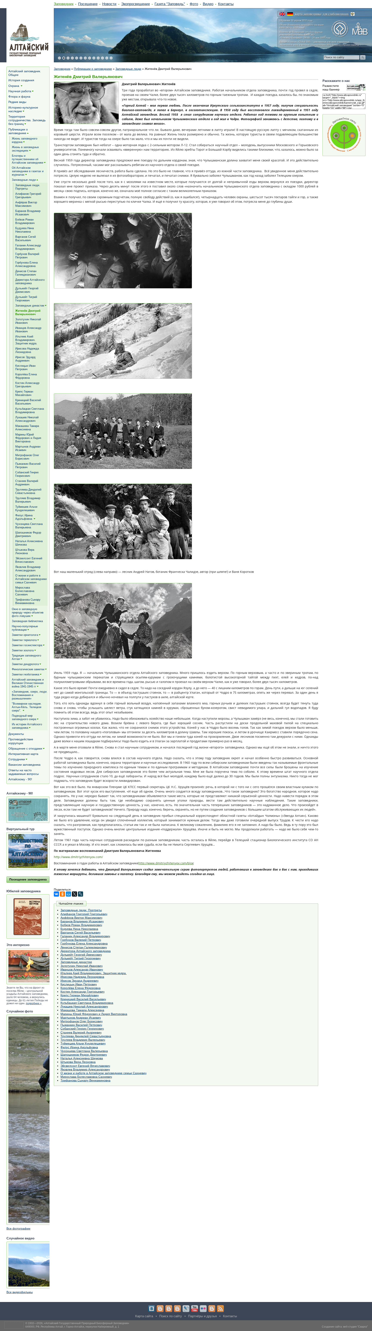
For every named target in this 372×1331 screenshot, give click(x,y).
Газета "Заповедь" (170, 4)
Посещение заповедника (28, 879)
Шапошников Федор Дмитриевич (83, 1054)
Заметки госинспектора (27, 645)
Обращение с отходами (25, 748)
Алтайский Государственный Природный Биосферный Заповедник (86, 1323)
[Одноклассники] (62, 894)
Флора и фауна (19, 96)
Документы (16, 734)
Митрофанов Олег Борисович (81, 1021)
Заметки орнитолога (25, 634)
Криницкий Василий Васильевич (83, 999)
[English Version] (282, 14)
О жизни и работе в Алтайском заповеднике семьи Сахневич (103, 1073)
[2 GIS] (211, 1308)
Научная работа (19, 91)
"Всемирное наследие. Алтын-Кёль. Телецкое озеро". (27, 707)
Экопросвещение (135, 4)
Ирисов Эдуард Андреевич (79, 980)
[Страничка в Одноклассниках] (168, 1308)
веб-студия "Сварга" (355, 1326)
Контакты (226, 4)
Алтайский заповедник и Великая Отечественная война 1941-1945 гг (28, 683)
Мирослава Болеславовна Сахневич (86, 1076)
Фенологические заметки (28, 669)
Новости (109, 4)
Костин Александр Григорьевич (82, 991)
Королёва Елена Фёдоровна (80, 988)
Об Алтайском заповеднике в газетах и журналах (27, 171)
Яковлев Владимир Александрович (85, 1069)
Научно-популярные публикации (25, 628)
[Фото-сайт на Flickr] (203, 1308)
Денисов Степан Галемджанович (83, 947)
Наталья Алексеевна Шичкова (81, 1058)
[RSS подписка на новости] (220, 1308)
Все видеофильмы (19, 1292)
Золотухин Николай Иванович (81, 966)
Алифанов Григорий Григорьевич (83, 914)
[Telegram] (160, 1308)
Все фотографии (18, 1228)
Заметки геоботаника (25, 674)
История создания (21, 80)
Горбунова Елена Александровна (84, 943)
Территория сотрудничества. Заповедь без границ (27, 120)
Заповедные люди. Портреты (81, 910)
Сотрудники (16, 759)
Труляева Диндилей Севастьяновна (85, 1036)
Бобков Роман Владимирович (81, 925)
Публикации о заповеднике (93, 69)
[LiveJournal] (80, 894)
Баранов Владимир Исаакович (82, 921)
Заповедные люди (128, 69)
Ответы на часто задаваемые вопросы (23, 772)
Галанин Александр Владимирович (85, 936)
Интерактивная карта (23, 754)
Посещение (88, 4)
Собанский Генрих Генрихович (82, 1028)
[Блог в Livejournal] (186, 1308)
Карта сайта (144, 1316)
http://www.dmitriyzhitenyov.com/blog (166, 863)
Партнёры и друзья (202, 1316)
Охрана (14, 85)
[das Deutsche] (290, 14)
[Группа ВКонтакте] (151, 1308)
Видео (208, 4)
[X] (74, 894)
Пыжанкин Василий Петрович (81, 1025)
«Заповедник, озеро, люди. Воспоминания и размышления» (29, 695)
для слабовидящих (336, 14)
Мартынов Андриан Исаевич (80, 1017)
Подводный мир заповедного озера (24, 717)
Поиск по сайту (170, 1316)
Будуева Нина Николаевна (79, 929)
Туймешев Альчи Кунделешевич (82, 1043)
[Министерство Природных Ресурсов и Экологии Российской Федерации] (353, 14)
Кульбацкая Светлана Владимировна (86, 1002)
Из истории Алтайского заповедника (27, 726)
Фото (194, 4)
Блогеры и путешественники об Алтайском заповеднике (27, 159)
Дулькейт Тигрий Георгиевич (80, 958)
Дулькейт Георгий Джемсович (81, 954)
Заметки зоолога (23, 650)
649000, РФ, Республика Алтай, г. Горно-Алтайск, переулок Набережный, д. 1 (72, 1326)
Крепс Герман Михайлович (79, 995)
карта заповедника (308, 14)
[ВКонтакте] (56, 894)
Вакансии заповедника (24, 764)
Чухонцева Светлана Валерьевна (84, 1051)
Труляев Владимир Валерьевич (82, 1039)
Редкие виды (17, 102)
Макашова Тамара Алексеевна (82, 1010)
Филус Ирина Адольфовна (79, 1047)
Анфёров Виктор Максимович (81, 917)
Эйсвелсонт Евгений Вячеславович (85, 1065)
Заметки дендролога (25, 664)
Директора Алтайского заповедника (85, 951)
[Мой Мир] (68, 894)
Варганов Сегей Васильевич (80, 932)
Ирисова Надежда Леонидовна (82, 976)
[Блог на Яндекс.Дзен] (177, 1308)
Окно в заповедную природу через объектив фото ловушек (27, 612)
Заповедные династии (76, 962)
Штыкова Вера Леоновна (78, 1062)
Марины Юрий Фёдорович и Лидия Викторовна (93, 1014)
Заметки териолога (24, 640)
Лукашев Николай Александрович (84, 1006)
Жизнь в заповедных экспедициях (25, 149)
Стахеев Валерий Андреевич (80, 1032)
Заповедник (63, 4)
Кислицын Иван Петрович (78, 984)
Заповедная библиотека (27, 621)
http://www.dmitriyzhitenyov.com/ (78, 857)
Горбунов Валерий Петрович (80, 940)
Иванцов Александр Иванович (81, 969)
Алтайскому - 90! (20, 779)
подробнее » (34, 1003)
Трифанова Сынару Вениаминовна (85, 1080)
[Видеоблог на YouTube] (194, 1308)
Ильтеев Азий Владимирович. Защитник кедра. (93, 973)
